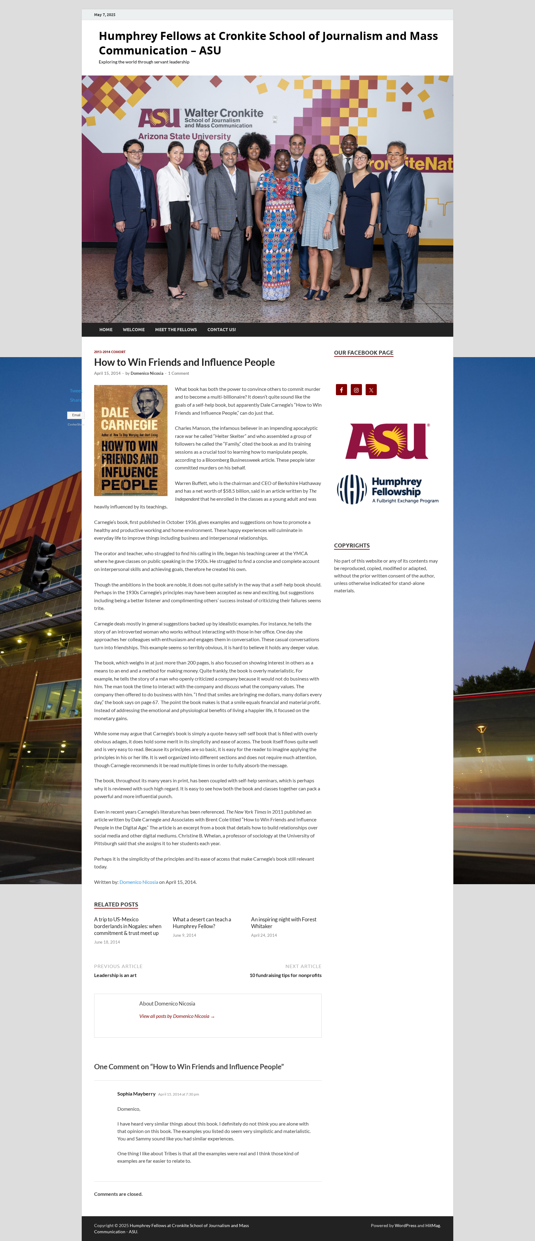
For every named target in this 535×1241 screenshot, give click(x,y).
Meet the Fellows (176, 329)
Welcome (134, 329)
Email (76, 415)
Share (76, 400)
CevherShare (76, 424)
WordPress (405, 1225)
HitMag (432, 1225)
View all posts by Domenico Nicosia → (177, 1016)
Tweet (76, 390)
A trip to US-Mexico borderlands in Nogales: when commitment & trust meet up (127, 926)
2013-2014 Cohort (110, 352)
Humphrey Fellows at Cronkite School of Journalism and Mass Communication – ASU (268, 43)
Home (105, 329)
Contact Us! (221, 329)
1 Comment (178, 373)
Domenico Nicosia (147, 373)
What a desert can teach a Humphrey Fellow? (202, 922)
